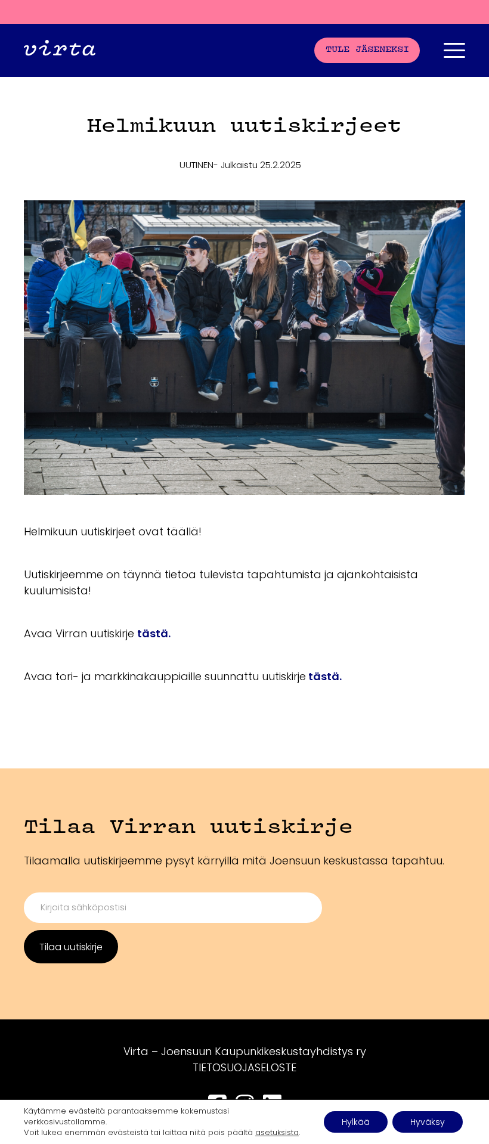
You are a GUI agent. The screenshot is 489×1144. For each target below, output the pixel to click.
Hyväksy (427, 1122)
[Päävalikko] (454, 50)
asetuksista (277, 1132)
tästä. (154, 633)
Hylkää (356, 1122)
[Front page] (59, 50)
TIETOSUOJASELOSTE (244, 1067)
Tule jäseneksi (367, 49)
